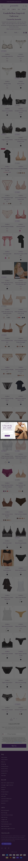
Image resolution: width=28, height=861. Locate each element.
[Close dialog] (26, 422)
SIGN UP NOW (7, 435)
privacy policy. (11, 438)
